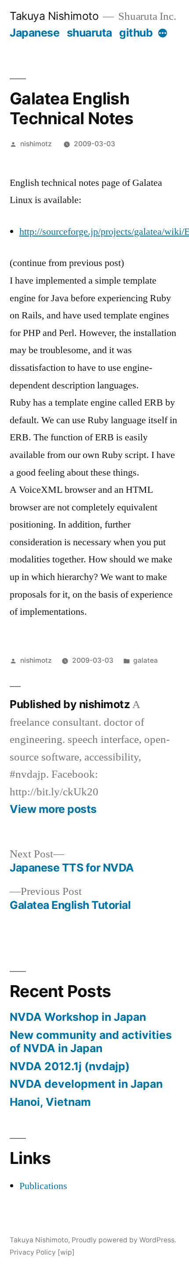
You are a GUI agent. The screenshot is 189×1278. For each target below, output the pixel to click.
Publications (43, 1186)
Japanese (34, 32)
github (136, 32)
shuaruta (89, 32)
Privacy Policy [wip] (42, 1252)
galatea (145, 660)
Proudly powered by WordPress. (124, 1240)
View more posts (53, 809)
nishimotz (36, 144)
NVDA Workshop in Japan (78, 1016)
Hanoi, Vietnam (50, 1101)
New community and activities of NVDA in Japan (91, 1041)
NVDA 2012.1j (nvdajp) (70, 1066)
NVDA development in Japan (86, 1083)
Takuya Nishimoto (54, 15)
